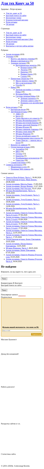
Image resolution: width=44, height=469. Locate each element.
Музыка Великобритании (26, 120)
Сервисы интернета (14, 165)
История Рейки (22, 94)
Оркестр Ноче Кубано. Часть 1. (19, 177)
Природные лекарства (20, 79)
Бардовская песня (18, 109)
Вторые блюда (27, 67)
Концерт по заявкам (19, 145)
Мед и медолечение (24, 83)
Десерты (24, 70)
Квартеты (20, 156)
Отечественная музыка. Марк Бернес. (21, 180)
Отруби (19, 85)
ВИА (18, 151)
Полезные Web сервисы (21, 169)
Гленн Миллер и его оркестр (27, 118)
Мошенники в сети (19, 167)
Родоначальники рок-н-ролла (28, 138)
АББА (18, 114)
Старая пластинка (18, 162)
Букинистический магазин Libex (19, 39)
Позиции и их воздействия (32, 103)
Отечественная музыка (20, 147)
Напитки (24, 72)
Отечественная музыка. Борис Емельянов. (23, 239)
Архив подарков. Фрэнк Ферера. (19, 186)
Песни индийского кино (26, 136)
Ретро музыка (11, 41)
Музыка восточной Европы (27, 123)
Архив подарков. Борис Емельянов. (21, 250)
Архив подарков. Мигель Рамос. (19, 184)
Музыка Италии (22, 127)
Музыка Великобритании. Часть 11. (21, 191)
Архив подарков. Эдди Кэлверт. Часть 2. (23, 199)
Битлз (18, 116)
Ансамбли (20, 149)
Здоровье (9, 56)
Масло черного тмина (25, 81)
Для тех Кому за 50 (17, 3)
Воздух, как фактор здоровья (23, 59)
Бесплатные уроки (13, 37)
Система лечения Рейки (26, 96)
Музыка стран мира (24, 132)
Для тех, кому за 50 (14, 33)
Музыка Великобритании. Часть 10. (21, 208)
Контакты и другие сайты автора (19, 46)
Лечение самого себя (29, 101)
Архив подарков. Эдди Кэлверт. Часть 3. (23, 195)
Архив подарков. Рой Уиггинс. (19, 188)
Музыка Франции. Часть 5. (17, 248)
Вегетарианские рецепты (26, 65)
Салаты (24, 76)
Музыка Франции (23, 134)
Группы (19, 154)
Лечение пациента (28, 98)
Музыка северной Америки (27, 129)
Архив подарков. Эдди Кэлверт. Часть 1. (23, 204)
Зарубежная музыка (19, 112)
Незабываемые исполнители (27, 158)
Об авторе (10, 44)
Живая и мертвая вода (20, 61)
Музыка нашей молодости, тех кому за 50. (20, 327)
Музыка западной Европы (27, 125)
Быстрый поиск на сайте (16, 35)
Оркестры (20, 160)
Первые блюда (27, 74)
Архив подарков (13, 54)
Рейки (13, 87)
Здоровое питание (18, 63)
